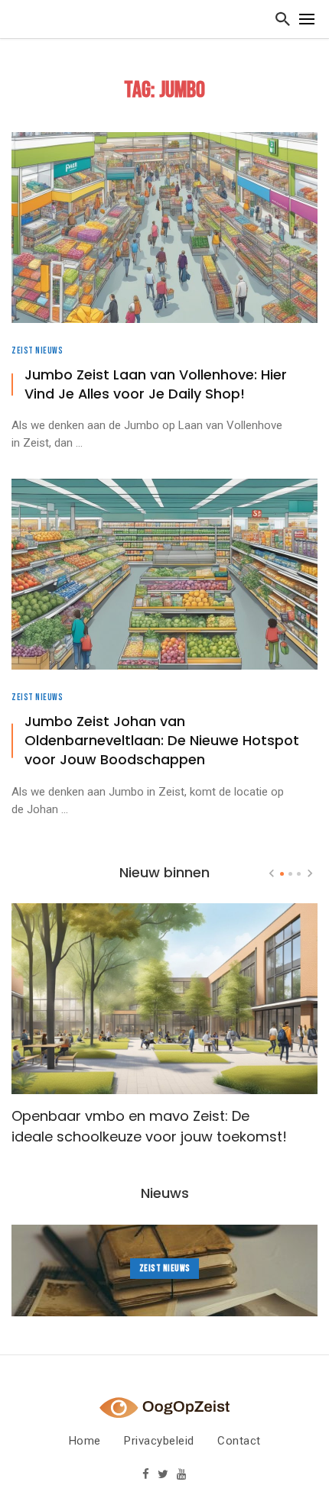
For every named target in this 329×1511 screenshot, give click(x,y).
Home (85, 1441)
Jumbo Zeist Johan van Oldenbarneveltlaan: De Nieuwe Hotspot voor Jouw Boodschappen (161, 740)
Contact (239, 1441)
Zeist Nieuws (37, 351)
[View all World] (164, 1270)
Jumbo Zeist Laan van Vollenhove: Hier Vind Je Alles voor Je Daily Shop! (155, 384)
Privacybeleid (159, 1441)
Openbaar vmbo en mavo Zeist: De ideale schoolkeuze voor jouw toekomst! (149, 1126)
